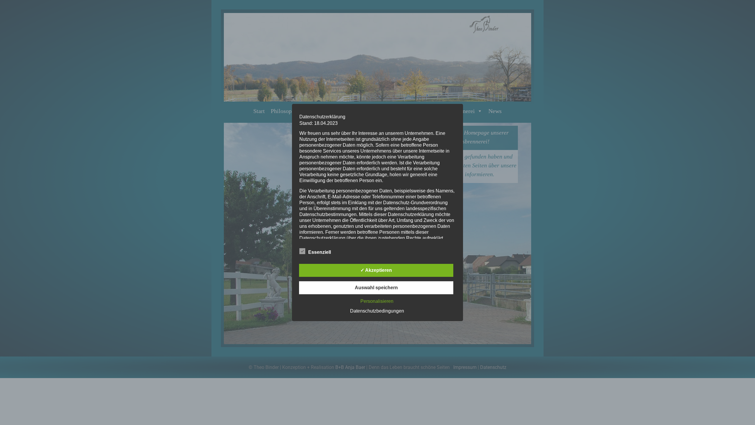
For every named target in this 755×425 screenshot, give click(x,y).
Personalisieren (376, 301)
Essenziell (319, 252)
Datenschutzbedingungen (377, 310)
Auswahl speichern (376, 287)
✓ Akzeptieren (376, 270)
